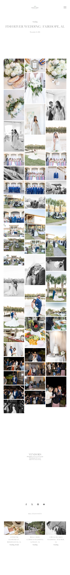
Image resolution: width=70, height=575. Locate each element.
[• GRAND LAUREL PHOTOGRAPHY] (35, 500)
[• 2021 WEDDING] (38, 500)
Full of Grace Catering (36, 459)
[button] (65, 7)
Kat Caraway (38, 458)
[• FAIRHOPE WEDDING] (36, 500)
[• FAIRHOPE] (32, 500)
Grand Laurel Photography (38, 456)
